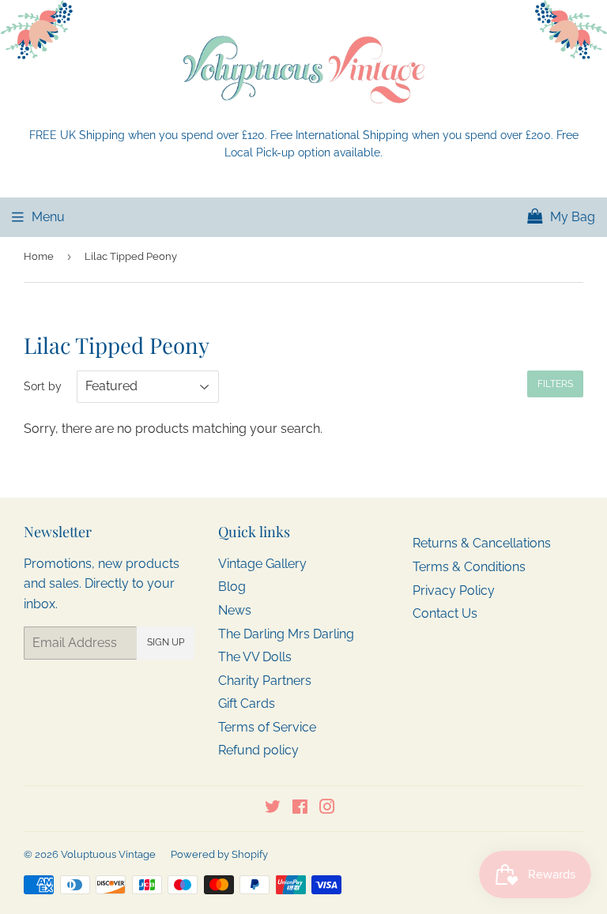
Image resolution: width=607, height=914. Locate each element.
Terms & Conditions (469, 566)
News (234, 610)
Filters (555, 383)
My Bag (571, 216)
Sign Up (165, 642)
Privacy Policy (454, 590)
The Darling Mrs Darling (286, 633)
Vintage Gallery (262, 563)
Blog (232, 586)
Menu (48, 216)
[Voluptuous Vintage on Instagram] (327, 808)
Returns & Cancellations (482, 543)
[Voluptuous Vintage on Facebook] (300, 808)
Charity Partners (264, 680)
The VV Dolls (255, 656)
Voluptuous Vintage (108, 854)
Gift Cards (246, 703)
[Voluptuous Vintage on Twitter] (273, 808)
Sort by (43, 386)
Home (39, 256)
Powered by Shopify (219, 854)
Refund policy (258, 750)
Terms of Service (267, 727)
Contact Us (445, 613)
